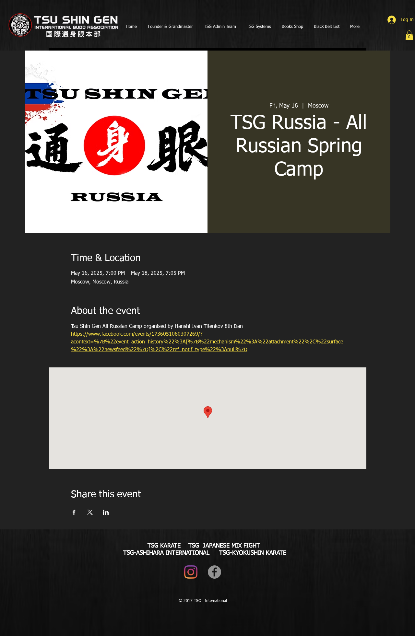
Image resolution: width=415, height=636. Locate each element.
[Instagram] (190, 572)
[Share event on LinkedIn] (106, 512)
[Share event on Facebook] (74, 512)
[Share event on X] (90, 512)
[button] (409, 35)
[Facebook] (214, 572)
